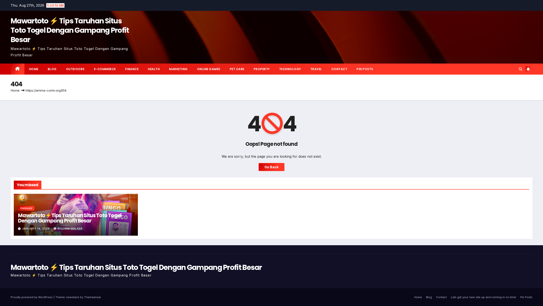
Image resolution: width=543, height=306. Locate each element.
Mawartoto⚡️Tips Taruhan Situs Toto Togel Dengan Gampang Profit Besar (70, 218)
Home (33, 69)
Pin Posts (365, 69)
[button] (520, 69)
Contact (339, 69)
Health (154, 69)
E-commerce (105, 69)
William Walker (70, 228)
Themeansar (92, 297)
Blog (52, 69)
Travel (316, 69)
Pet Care (237, 69)
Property (262, 69)
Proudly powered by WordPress (32, 297)
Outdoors (75, 69)
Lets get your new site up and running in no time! (483, 297)
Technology (290, 69)
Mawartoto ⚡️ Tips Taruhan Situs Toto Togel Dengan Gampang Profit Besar (70, 30)
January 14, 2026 (36, 228)
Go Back (271, 167)
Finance (132, 69)
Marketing (178, 69)
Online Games (208, 69)
